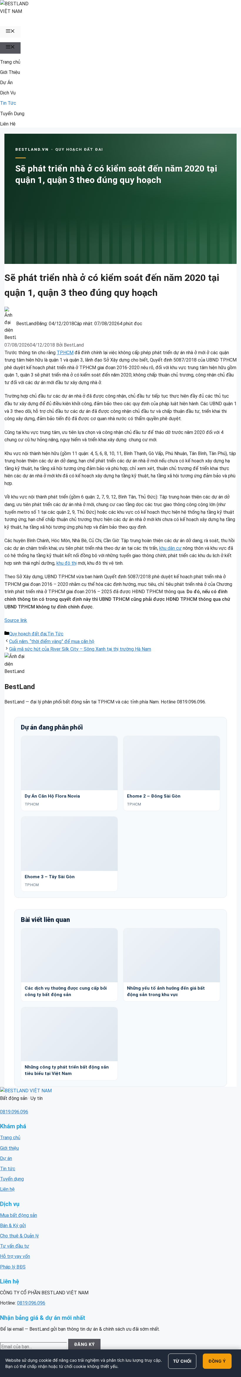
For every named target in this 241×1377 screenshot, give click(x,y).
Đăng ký (84, 1344)
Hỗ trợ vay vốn (15, 1256)
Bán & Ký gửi (13, 1225)
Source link (15, 620)
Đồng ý (217, 1361)
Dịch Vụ (8, 93)
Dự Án (6, 82)
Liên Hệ (8, 124)
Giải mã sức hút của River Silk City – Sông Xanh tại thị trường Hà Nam (80, 649)
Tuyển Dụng (12, 113)
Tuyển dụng (12, 1179)
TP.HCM (65, 352)
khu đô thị (66, 563)
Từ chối (182, 1361)
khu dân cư (170, 548)
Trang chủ (10, 62)
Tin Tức (8, 103)
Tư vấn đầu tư (14, 1246)
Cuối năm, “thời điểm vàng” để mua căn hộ (51, 641)
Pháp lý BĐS (13, 1267)
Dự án (6, 1158)
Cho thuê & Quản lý (19, 1236)
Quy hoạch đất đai (27, 634)
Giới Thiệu (10, 72)
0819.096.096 (14, 1112)
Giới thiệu (9, 1148)
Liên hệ (7, 1189)
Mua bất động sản (18, 1215)
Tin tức (7, 1168)
